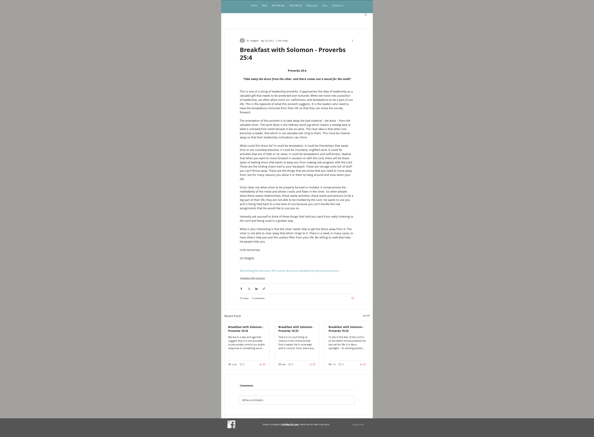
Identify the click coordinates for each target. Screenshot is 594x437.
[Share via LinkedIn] (256, 288)
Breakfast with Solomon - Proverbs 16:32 (246, 329)
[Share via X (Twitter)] (248, 288)
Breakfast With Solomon (252, 278)
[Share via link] (264, 288)
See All (366, 315)
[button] (295, 5)
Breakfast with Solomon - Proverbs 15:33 (346, 329)
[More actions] (352, 40)
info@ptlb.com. (290, 424)
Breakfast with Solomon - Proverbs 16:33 (296, 329)
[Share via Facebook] (241, 288)
